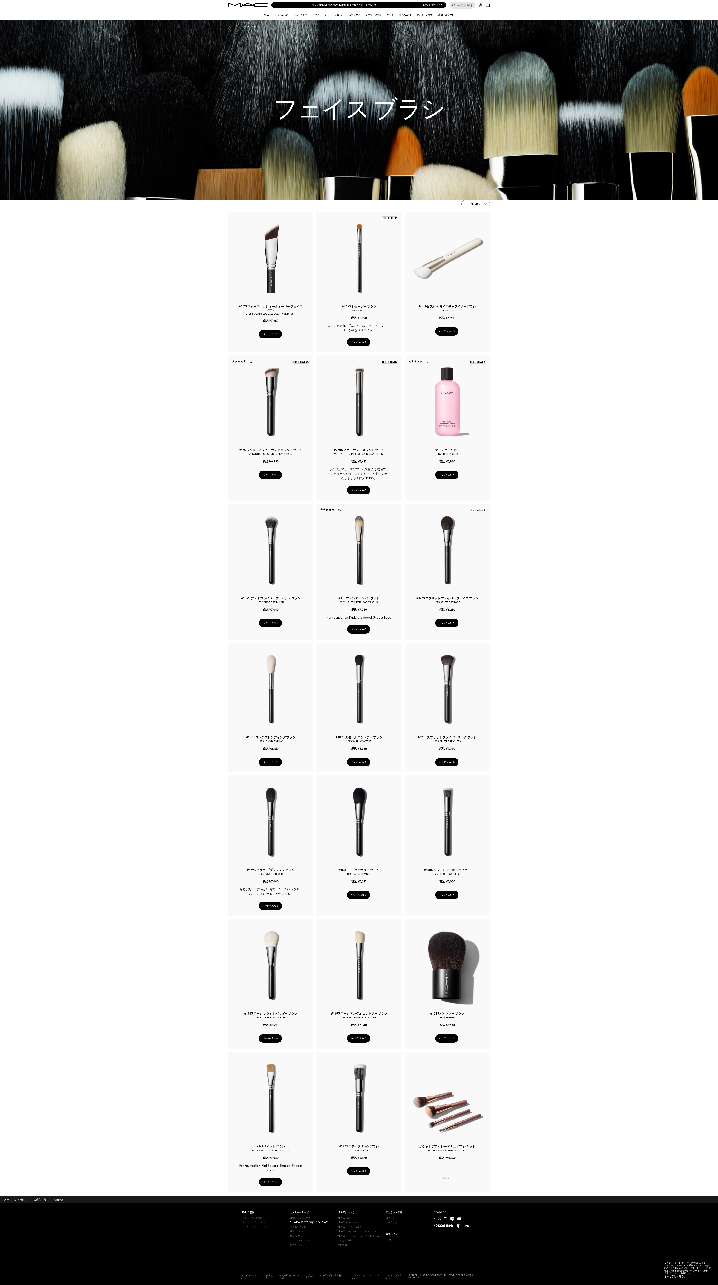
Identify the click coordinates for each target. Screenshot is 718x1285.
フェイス (338, 15)
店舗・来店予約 (446, 15)
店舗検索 (59, 1200)
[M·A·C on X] (439, 1218)
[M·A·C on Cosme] (444, 1225)
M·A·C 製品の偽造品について (333, 1276)
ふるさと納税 (345, 1240)
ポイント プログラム (432, 5)
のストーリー (348, 1218)
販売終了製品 (297, 1245)
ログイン (390, 1218)
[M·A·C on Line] (452, 1219)
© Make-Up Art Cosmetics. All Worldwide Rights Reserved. (440, 1276)
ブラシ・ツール (374, 15)
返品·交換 (295, 1236)
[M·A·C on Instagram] (445, 1218)
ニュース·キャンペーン (302, 1240)
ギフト (390, 15)
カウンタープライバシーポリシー (365, 1276)
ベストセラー (300, 15)
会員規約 (309, 1276)
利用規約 (269, 1276)
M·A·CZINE (405, 15)
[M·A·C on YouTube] (459, 1219)
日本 (388, 1240)
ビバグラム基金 (350, 1227)
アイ (327, 15)
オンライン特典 (425, 15)
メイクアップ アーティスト (256, 1227)
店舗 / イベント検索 (252, 1218)
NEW (266, 15)
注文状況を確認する (300, 1218)
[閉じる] (707, 1267)
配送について (297, 1231)
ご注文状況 (391, 1222)
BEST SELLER (389, 218)
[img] (270, 258)
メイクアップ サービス (254, 1222)
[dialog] (270, 309)
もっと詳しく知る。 (675, 1276)
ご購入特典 (40, 1200)
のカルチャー (348, 1222)
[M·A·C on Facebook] (434, 1218)
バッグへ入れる (270, 334)
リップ (315, 15)
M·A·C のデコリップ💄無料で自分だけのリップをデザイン (345, 5)
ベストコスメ (281, 15)
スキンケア (354, 15)
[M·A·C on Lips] (462, 1226)
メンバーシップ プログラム (358, 1236)
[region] (688, 1270)
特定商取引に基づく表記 (289, 1276)
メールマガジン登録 (15, 1200)
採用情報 (342, 1245)
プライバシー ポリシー (250, 1276)
